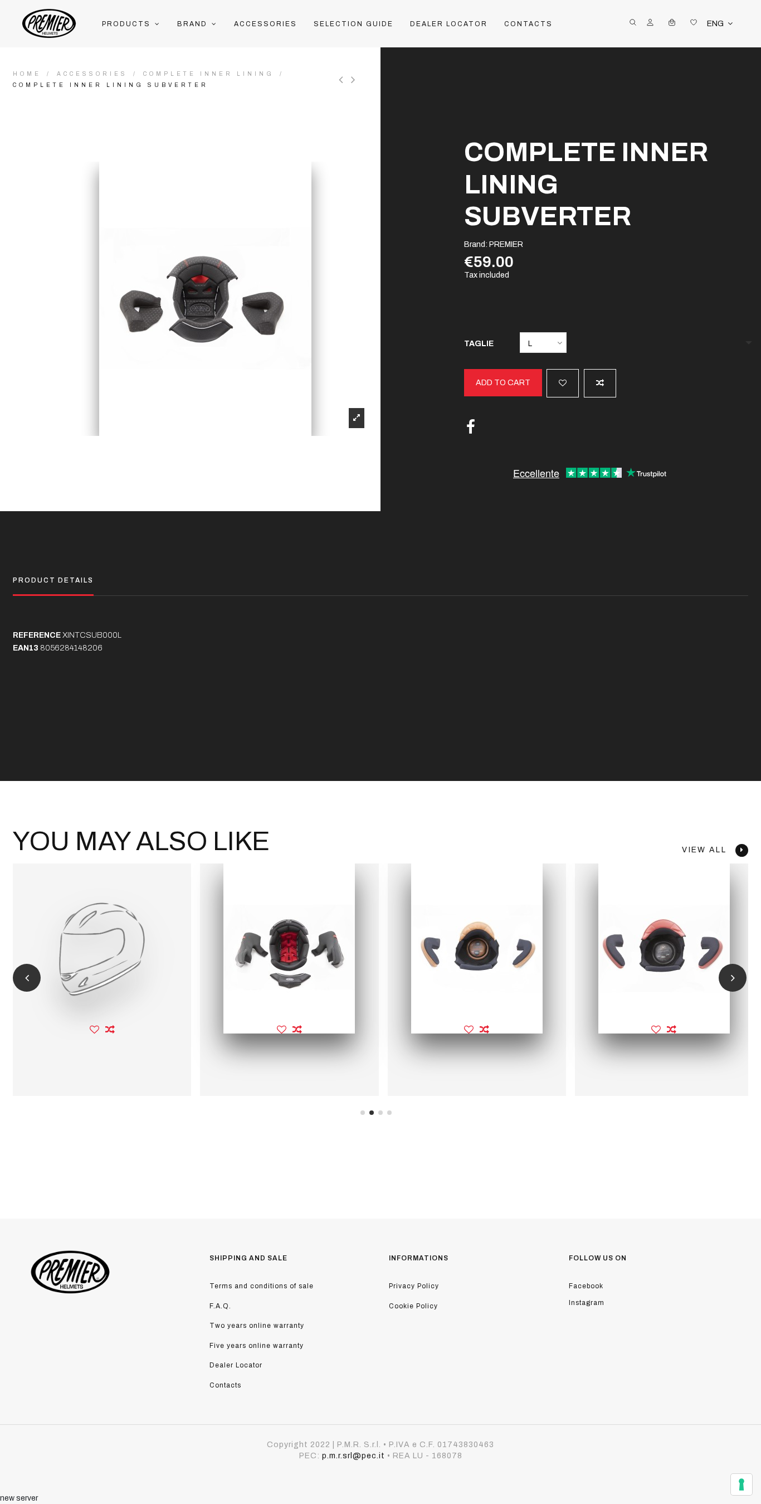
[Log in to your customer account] (650, 24)
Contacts (225, 1385)
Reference (37, 635)
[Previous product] (345, 80)
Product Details (53, 580)
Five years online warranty (256, 1346)
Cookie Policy (413, 1306)
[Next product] (354, 80)
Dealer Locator (235, 1365)
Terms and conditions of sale (261, 1286)
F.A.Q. (220, 1306)
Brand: (475, 244)
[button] (131, 24)
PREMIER (506, 244)
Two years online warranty (256, 1326)
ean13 (25, 648)
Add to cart (503, 383)
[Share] (470, 427)
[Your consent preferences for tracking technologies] (741, 1484)
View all (708, 850)
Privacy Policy (414, 1286)
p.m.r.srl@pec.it (353, 1456)
